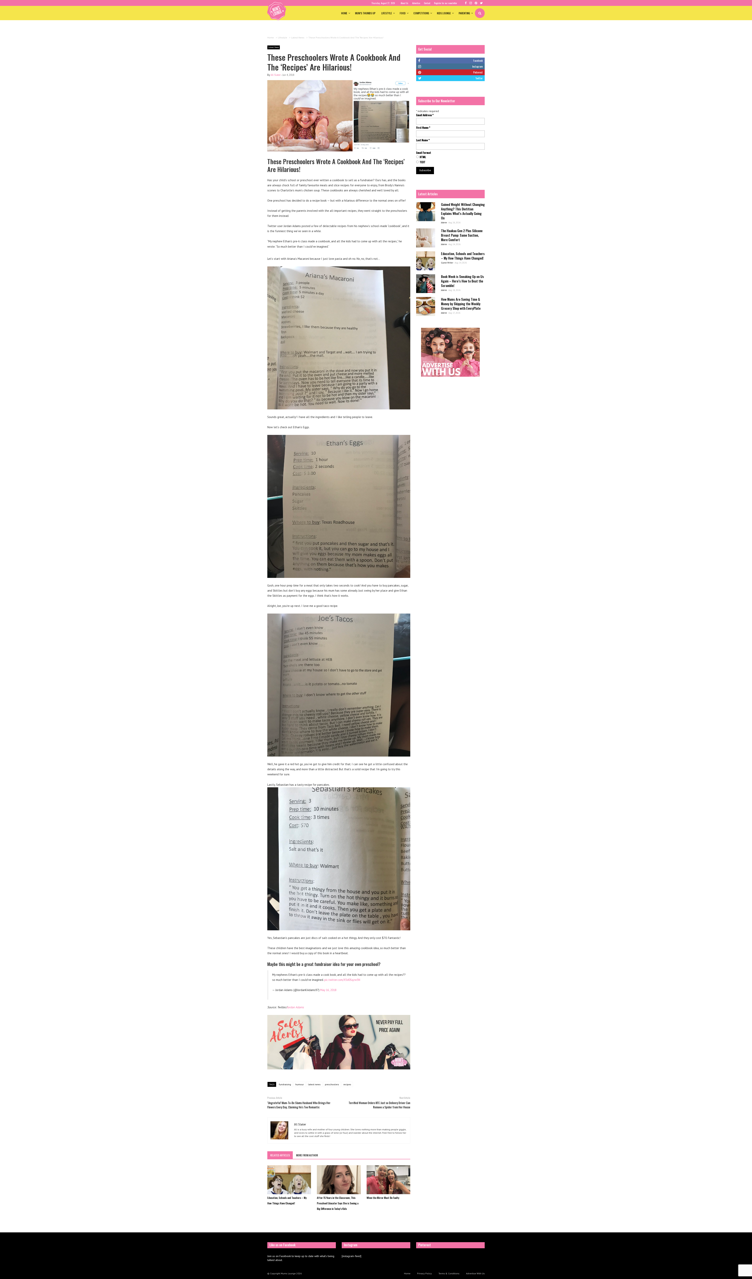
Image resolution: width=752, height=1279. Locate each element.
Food (403, 13)
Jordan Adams (295, 1007)
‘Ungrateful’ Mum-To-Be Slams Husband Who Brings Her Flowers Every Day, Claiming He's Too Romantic (298, 1105)
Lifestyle (386, 13)
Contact (427, 3)
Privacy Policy (424, 1273)
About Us (404, 3)
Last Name (423, 140)
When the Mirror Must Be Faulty (383, 1198)
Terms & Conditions (448, 1273)
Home (344, 13)
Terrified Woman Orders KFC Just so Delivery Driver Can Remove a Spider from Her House (379, 1105)
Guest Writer (447, 262)
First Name (423, 127)
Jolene (444, 222)
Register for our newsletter (445, 3)
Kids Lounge (444, 13)
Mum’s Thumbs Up (365, 13)
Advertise (416, 3)
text (422, 162)
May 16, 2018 (328, 990)
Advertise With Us (475, 1273)
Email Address (425, 115)
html (423, 157)
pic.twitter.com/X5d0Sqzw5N (342, 980)
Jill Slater (276, 75)
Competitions (421, 13)
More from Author (307, 1155)
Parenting (464, 13)
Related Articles (280, 1155)
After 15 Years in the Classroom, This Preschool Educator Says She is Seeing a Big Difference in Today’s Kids (337, 1203)
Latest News (273, 47)
